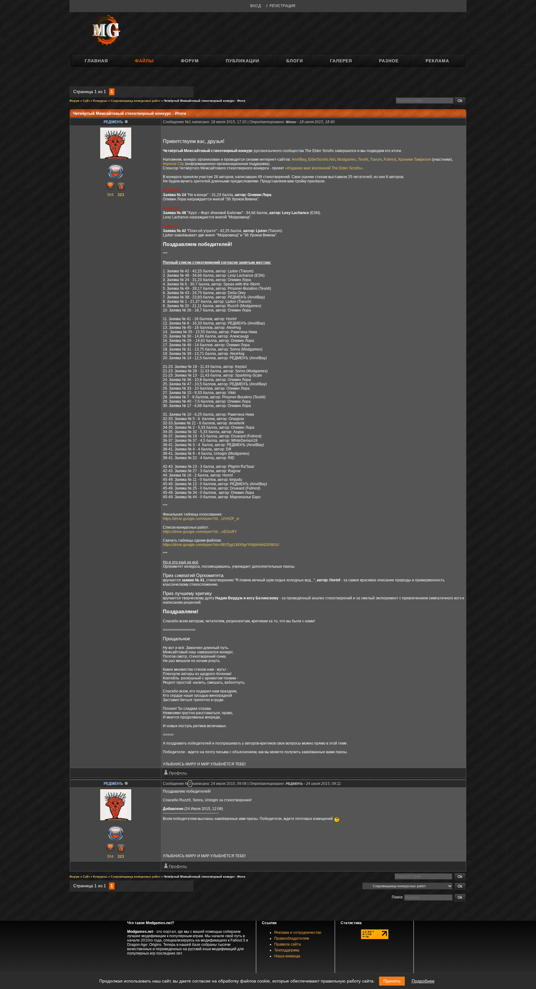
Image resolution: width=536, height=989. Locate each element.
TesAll (363, 159)
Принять (391, 980)
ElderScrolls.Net (321, 159)
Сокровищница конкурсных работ (135, 100)
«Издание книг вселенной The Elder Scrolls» (324, 168)
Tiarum (376, 159)
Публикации (242, 60)
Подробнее (423, 980)
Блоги (294, 60)
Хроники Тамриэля (414, 159)
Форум (190, 60)
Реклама (437, 60)
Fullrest (390, 159)
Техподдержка (286, 950)
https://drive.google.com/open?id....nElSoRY (200, 532)
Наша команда (287, 956)
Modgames (346, 159)
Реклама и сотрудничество (297, 932)
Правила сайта (287, 944)
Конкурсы (100, 100)
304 (110, 195)
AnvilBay (299, 159)
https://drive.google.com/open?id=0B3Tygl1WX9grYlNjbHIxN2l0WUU (221, 545)
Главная (96, 60)
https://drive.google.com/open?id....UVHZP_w (201, 519)
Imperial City (173, 164)
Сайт (86, 100)
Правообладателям (291, 938)
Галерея (341, 60)
